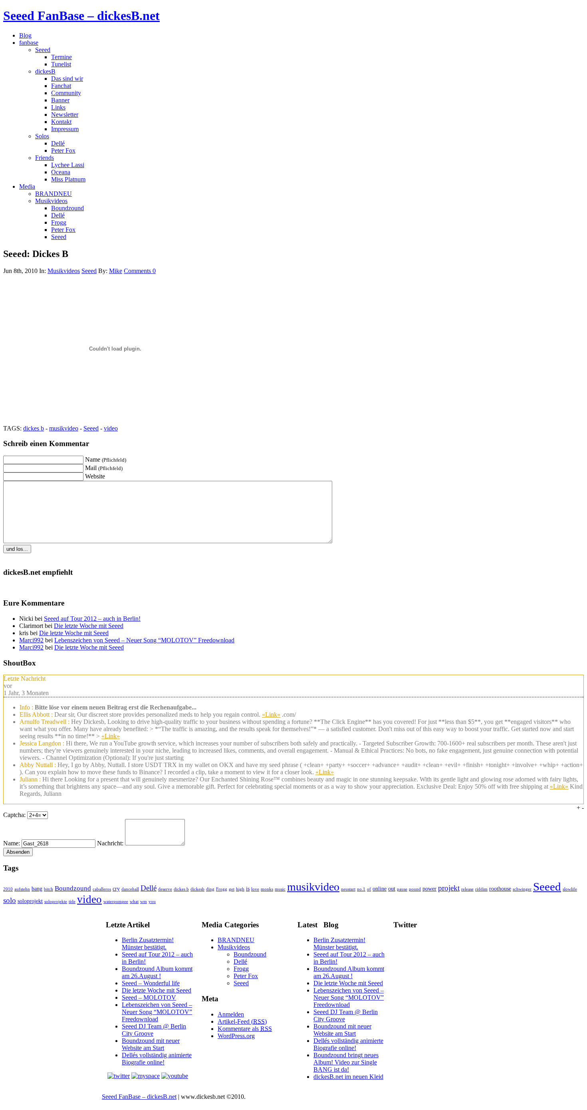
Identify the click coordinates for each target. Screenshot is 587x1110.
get (231, 889)
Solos (42, 136)
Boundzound (67, 208)
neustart (348, 889)
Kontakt (61, 121)
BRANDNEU (53, 193)
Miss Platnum (68, 179)
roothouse (500, 888)
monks (267, 889)
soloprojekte (55, 901)
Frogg (58, 222)
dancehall (130, 889)
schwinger (522, 889)
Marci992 (31, 640)
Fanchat (61, 85)
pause (402, 889)
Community (66, 93)
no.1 (361, 889)
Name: (11, 843)
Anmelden (231, 1014)
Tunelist (61, 64)
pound (415, 889)
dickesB (45, 71)
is (248, 888)
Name (105, 459)
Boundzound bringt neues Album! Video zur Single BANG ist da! (346, 1062)
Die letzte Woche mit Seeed (88, 625)
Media (27, 186)
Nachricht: (110, 843)
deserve (165, 889)
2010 (8, 889)
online (380, 888)
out (391, 888)
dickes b (33, 428)
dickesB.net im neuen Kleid (348, 1076)
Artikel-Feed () (242, 1021)
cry (116, 888)
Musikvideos (51, 200)
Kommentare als (245, 1028)
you (152, 901)
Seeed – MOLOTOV (149, 997)
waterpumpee (115, 901)
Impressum (65, 129)
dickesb (197, 889)
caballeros (102, 889)
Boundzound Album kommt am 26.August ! (157, 972)
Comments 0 (140, 270)
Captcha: (14, 814)
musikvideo (63, 428)
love (255, 889)
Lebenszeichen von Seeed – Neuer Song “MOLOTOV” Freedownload (144, 640)
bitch (48, 889)
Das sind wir (67, 78)
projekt (449, 888)
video (111, 428)
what (134, 901)
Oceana (60, 172)
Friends (44, 157)
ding (210, 889)
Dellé (58, 143)
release (467, 889)
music (280, 889)
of (369, 889)
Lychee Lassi (67, 164)
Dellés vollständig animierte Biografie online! (157, 1059)
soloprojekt (30, 901)
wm (143, 901)
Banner (60, 100)
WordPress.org (236, 1035)
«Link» (271, 714)
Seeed (42, 49)
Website (95, 476)
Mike (115, 270)
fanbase (28, 42)
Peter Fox (63, 150)
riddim (481, 889)
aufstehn (22, 889)
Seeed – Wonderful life (151, 983)
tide (72, 901)
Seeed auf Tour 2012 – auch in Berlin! (92, 618)
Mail (104, 467)
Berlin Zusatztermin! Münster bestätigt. (148, 944)
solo (9, 900)
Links (58, 107)
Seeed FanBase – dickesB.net (81, 15)
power (429, 888)
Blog (25, 35)
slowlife (570, 889)
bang (37, 888)
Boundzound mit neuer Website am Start (151, 1044)
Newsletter (64, 114)
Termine (61, 57)
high (240, 889)
